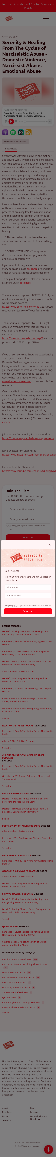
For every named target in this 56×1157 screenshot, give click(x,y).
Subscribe (28, 611)
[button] (49, 544)
